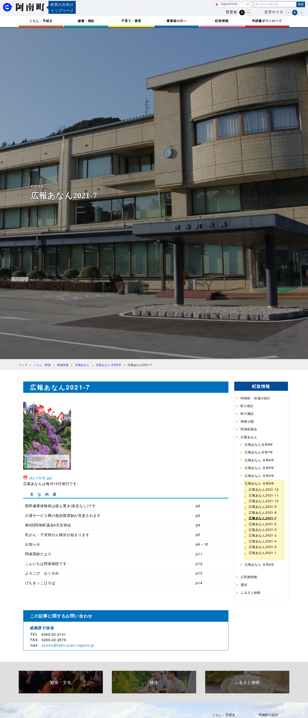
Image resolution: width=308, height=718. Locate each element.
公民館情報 (249, 576)
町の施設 (247, 413)
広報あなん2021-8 (263, 512)
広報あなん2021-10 (264, 501)
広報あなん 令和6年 (259, 460)
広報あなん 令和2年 (259, 564)
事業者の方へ (177, 20)
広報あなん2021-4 (263, 541)
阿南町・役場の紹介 (256, 398)
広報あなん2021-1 (263, 552)
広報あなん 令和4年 (259, 475)
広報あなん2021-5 (263, 529)
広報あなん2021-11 (264, 495)
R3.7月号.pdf (41, 478)
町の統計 (247, 405)
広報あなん (249, 437)
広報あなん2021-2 (263, 546)
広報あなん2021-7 (263, 518)
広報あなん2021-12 (264, 489)
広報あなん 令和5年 (259, 467)
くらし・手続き (41, 20)
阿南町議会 (249, 429)
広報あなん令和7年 (259, 452)
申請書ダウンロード (267, 20)
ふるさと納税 (251, 592)
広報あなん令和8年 (259, 444)
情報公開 (247, 421)
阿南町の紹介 (269, 714)
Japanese (228, 4)
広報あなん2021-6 (263, 524)
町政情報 (221, 20)
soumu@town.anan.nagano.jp (67, 645)
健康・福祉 (86, 20)
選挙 (244, 584)
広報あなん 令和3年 (259, 483)
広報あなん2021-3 (263, 535)
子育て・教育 (131, 20)
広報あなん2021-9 (263, 506)
